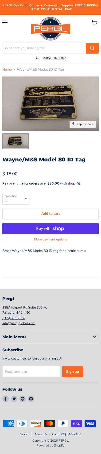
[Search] (92, 48)
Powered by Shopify (50, 445)
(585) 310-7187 (54, 58)
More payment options (50, 239)
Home (7, 70)
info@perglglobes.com (18, 323)
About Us (40, 434)
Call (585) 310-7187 (66, 434)
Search (24, 434)
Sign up (72, 371)
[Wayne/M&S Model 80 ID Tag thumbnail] (15, 141)
